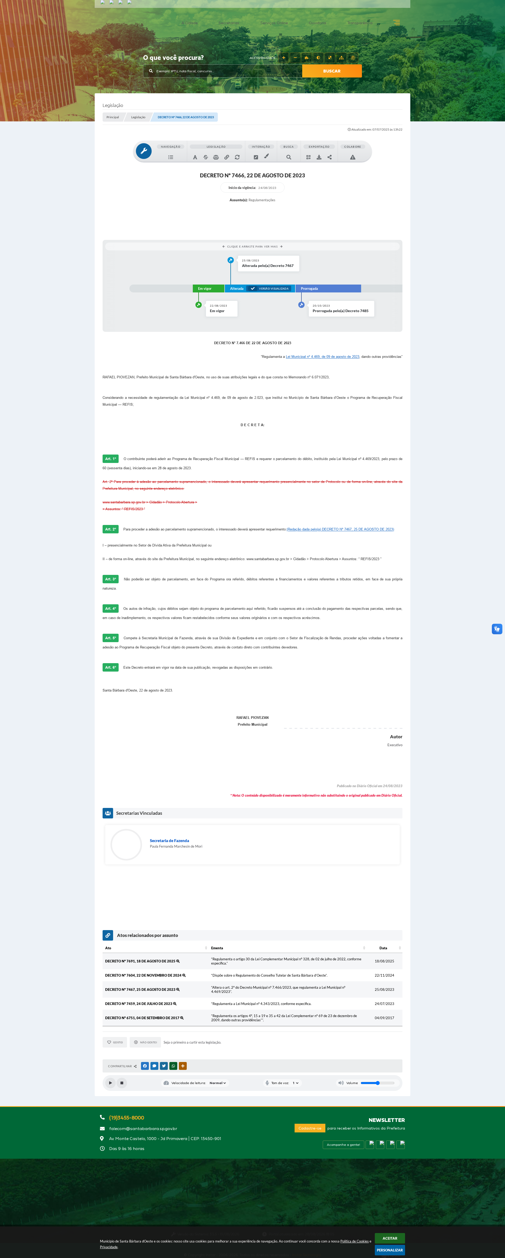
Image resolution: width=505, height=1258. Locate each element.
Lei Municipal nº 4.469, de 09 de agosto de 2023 (322, 357)
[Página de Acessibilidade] (353, 58)
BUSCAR (332, 71)
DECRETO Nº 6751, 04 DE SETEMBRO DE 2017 (142, 1018)
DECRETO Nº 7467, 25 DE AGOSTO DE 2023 (140, 989)
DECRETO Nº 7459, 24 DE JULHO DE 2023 (139, 1004)
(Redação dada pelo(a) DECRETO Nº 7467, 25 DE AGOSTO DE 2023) (340, 529)
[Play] (110, 1083)
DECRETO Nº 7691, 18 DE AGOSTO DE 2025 (140, 961)
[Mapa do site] (341, 58)
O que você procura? (173, 58)
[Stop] (122, 1083)
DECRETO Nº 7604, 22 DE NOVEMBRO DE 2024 (143, 975)
